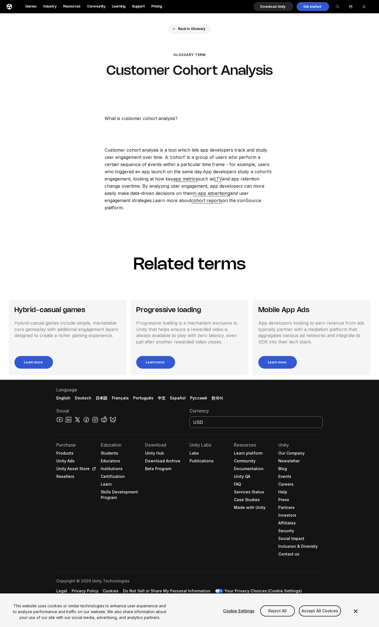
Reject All (277, 610)
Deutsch (83, 398)
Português (143, 398)
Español (178, 398)
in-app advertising (211, 193)
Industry (50, 6)
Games (31, 6)
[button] (273, 6)
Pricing (156, 6)
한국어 (217, 398)
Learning (118, 6)
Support (138, 6)
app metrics (185, 179)
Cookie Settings (238, 610)
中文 (162, 398)
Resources (71, 6)
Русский (198, 398)
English (63, 398)
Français (120, 398)
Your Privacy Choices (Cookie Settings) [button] (263, 590)
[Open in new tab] (93, 469)
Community (96, 6)
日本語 (101, 398)
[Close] (355, 611)
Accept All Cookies (320, 610)
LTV (218, 179)
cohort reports (206, 200)
